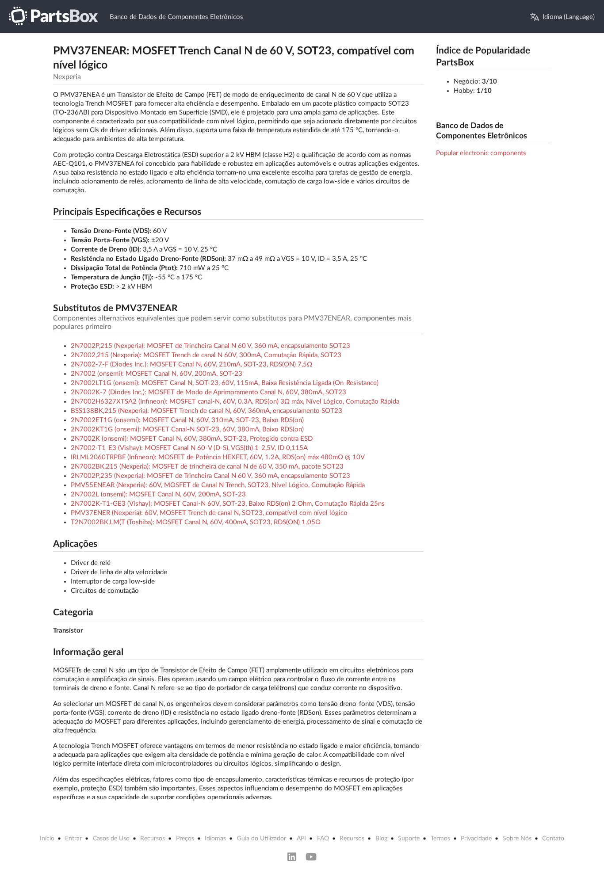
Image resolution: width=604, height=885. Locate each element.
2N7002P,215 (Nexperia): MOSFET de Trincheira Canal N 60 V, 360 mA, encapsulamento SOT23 (210, 346)
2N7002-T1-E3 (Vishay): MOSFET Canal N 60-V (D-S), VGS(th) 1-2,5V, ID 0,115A (189, 448)
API (301, 838)
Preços (185, 838)
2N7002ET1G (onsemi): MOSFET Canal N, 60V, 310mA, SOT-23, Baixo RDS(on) (187, 420)
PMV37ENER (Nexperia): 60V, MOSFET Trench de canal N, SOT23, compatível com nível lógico (209, 513)
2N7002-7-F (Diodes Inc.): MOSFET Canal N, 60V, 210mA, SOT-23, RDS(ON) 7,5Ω (191, 364)
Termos (440, 838)
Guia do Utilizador (261, 838)
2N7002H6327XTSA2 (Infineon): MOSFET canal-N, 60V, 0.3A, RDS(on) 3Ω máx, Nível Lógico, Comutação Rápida (235, 401)
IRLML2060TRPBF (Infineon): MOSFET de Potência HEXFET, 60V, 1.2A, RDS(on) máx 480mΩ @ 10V (218, 457)
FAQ (323, 838)
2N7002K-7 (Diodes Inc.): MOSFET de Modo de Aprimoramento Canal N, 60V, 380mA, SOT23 (208, 392)
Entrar (73, 838)
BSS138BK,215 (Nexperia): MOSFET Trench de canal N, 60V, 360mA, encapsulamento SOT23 (206, 411)
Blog (381, 838)
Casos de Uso (111, 838)
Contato (553, 838)
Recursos (152, 838)
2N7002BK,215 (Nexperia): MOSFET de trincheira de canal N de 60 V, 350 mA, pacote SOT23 (207, 466)
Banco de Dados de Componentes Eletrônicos (176, 17)
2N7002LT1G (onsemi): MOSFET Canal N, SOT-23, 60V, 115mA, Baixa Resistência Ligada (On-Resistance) (224, 383)
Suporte (409, 838)
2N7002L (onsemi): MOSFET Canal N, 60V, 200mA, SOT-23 (158, 494)
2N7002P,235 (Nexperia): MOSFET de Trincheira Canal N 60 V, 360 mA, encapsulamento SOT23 (210, 476)
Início (47, 838)
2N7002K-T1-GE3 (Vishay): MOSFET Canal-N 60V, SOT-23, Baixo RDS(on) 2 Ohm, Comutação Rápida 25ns (228, 503)
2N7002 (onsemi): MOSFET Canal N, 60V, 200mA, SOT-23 (156, 373)
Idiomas (215, 838)
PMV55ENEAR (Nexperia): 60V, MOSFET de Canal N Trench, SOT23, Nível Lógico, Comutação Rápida (218, 485)
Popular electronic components (481, 153)
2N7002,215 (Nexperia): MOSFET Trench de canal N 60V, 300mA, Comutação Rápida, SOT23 (206, 355)
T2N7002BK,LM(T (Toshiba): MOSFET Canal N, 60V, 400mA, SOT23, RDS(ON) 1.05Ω (196, 522)
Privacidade (476, 838)
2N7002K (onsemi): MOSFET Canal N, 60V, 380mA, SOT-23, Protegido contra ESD (192, 438)
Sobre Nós (517, 838)
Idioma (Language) (569, 17)
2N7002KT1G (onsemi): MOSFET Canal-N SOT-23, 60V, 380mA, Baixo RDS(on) (187, 429)
